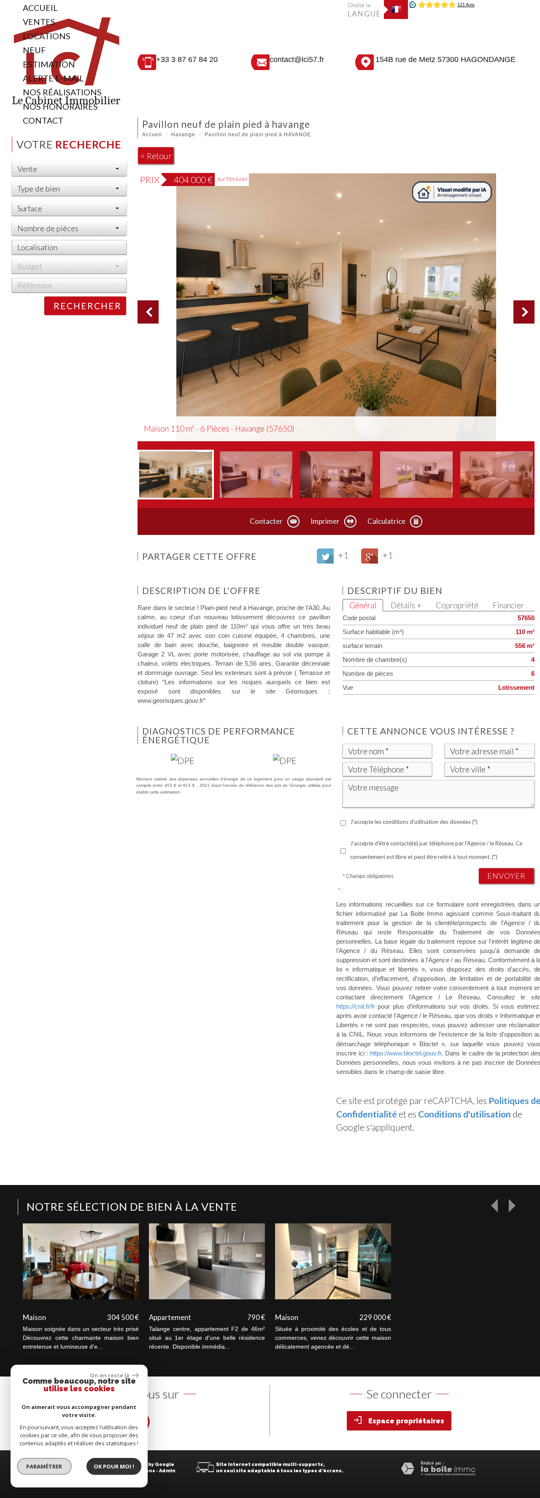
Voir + (81, 1260)
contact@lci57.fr (297, 59)
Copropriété (457, 605)
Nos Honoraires (60, 106)
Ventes (39, 22)
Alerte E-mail (53, 78)
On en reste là (110, 1375)
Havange (183, 135)
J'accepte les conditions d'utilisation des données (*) (414, 821)
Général (362, 605)
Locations (46, 36)
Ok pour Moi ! (114, 1466)
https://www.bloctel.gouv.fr (405, 1053)
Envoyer (506, 875)
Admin (167, 1471)
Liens (148, 1471)
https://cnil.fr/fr (355, 1006)
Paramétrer (44, 1466)
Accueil (40, 8)
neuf (34, 50)
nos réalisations (62, 92)
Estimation (49, 64)
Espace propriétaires (406, 1421)
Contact (43, 120)
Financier (508, 605)
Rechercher (88, 305)
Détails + (406, 605)
